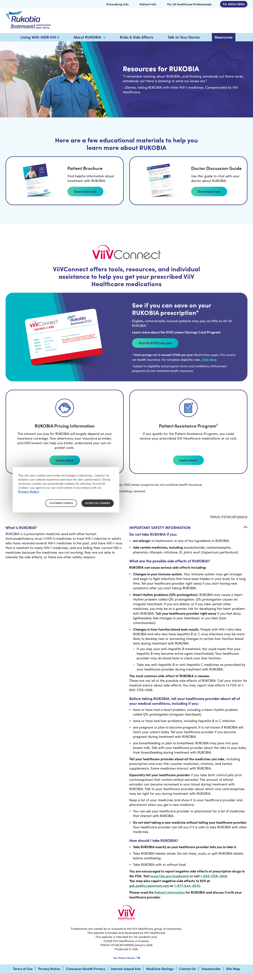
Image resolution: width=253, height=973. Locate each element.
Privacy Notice (28, 491)
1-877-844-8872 (187, 885)
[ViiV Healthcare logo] (126, 913)
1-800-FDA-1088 (213, 876)
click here (209, 359)
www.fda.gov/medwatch (170, 876)
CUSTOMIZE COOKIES (61, 503)
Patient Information (169, 892)
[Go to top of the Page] (245, 527)
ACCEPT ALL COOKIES (97, 503)
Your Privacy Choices (124, 958)
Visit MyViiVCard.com (155, 343)
